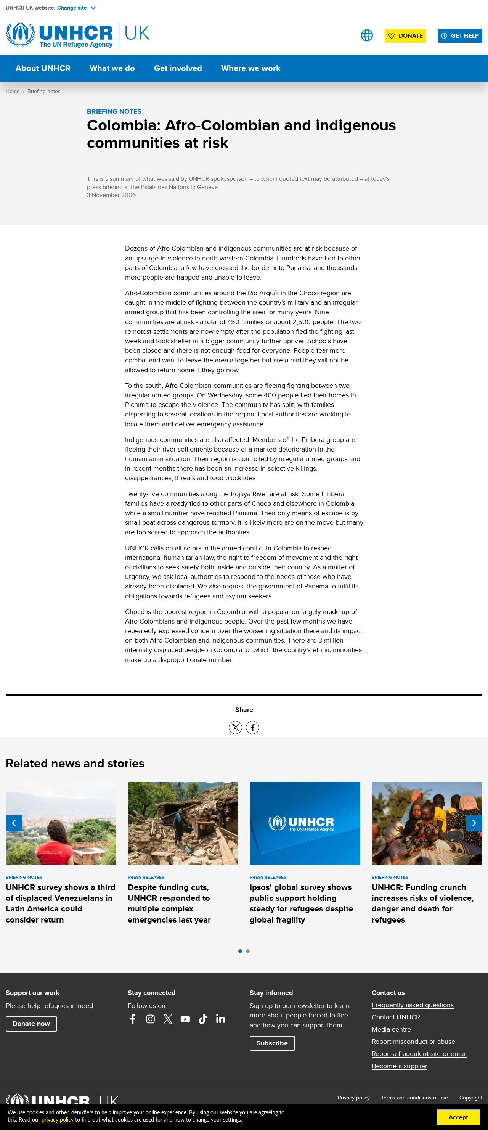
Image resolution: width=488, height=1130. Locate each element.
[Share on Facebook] (252, 727)
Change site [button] (72, 7)
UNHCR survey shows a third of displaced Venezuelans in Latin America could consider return (61, 903)
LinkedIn (220, 1019)
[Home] (59, 35)
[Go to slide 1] (242, 953)
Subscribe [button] (272, 1043)
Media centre (391, 1029)
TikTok (203, 1019)
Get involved (178, 68)
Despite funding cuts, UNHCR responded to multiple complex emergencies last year (169, 903)
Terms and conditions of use (414, 1097)
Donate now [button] (31, 1024)
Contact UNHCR (396, 1017)
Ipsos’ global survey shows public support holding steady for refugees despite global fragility (301, 903)
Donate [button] (411, 35)
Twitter (168, 1019)
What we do (112, 68)
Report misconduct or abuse (413, 1041)
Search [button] (343, 35)
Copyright (470, 1097)
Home (13, 91)
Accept (458, 1117)
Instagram (150, 1019)
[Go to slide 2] (250, 953)
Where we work (251, 68)
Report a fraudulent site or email (419, 1054)
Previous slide (14, 823)
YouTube (185, 1019)
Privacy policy (354, 1097)
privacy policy (58, 1120)
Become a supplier (399, 1066)
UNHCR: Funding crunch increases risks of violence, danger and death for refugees (423, 903)
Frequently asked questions (413, 1005)
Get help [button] (465, 35)
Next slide (474, 823)
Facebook (133, 1019)
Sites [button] (367, 35)
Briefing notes (44, 91)
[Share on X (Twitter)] (235, 727)
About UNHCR (43, 68)
